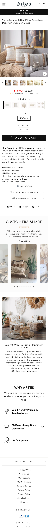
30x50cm (24, 118)
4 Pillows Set (40, 105)
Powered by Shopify (24, 527)
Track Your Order (24, 470)
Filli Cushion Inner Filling (13, 181)
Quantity (24, 125)
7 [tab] (29, 287)
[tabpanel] (24, 254)
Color (24, 99)
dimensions (26, 186)
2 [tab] (19, 287)
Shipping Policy (24, 498)
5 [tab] (25, 287)
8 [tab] (31, 287)
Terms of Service (24, 486)
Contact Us (24, 474)
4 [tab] (23, 287)
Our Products (24, 478)
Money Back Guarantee (26, 192)
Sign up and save (23, 461)
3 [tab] (21, 287)
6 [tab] (27, 287)
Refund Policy (24, 490)
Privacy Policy (24, 494)
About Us (24, 502)
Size (24, 113)
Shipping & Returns (26, 198)
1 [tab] (17, 287)
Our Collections (24, 482)
